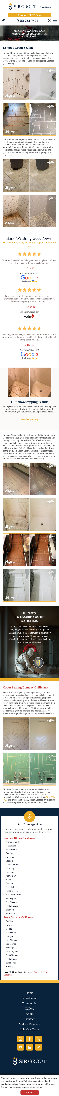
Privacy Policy (22, 1081)
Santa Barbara (12, 955)
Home (29, 993)
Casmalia (10, 925)
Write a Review (3, 20)
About (30, 1013)
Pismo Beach (12, 891)
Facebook (29, 1039)
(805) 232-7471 (27, 20)
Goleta (9, 929)
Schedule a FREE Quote (29, 15)
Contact (30, 1019)
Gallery (29, 1008)
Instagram (20, 1039)
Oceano (9, 883)
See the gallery (29, 419)
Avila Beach (11, 849)
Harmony (10, 868)
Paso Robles (11, 887)
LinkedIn (29, 1047)
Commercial (29, 1003)
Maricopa (10, 947)
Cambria (9, 853)
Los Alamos (11, 940)
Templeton (10, 913)
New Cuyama (12, 951)
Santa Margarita (13, 906)
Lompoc (9, 936)
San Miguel (11, 898)
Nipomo (9, 879)
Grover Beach (12, 864)
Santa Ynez (11, 962)
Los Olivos (11, 944)
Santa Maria (11, 959)
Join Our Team (29, 1029)
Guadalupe (11, 932)
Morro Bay (11, 876)
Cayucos (10, 857)
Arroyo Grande (13, 842)
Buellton (9, 921)
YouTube (20, 1047)
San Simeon (11, 902)
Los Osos (10, 872)
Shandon (10, 909)
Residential (29, 998)
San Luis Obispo (13, 894)
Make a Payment (29, 1024)
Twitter (38, 1039)
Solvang (9, 966)
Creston (9, 861)
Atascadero (11, 845)
